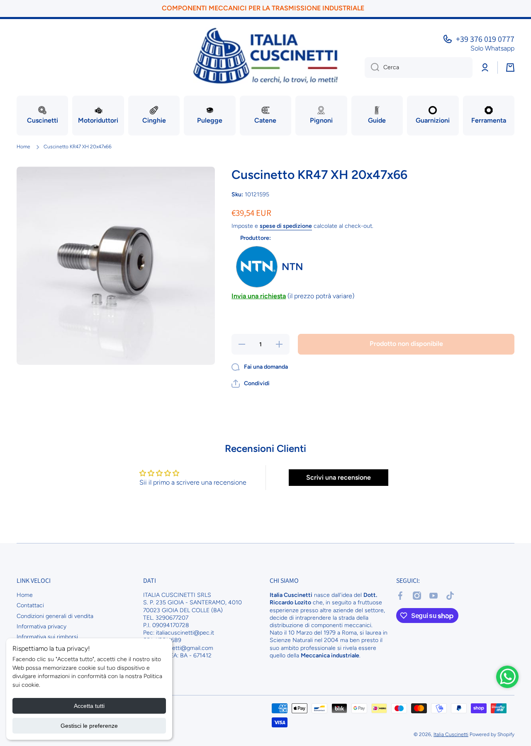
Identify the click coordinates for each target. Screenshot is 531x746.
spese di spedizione (286, 225)
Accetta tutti (89, 706)
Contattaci (30, 605)
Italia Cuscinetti (451, 734)
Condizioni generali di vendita (55, 616)
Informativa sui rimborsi (47, 636)
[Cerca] (372, 67)
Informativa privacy (41, 626)
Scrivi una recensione (338, 477)
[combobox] (419, 67)
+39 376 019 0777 (485, 39)
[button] (250, 383)
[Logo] (265, 55)
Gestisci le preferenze (89, 725)
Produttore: (255, 237)
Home (23, 147)
